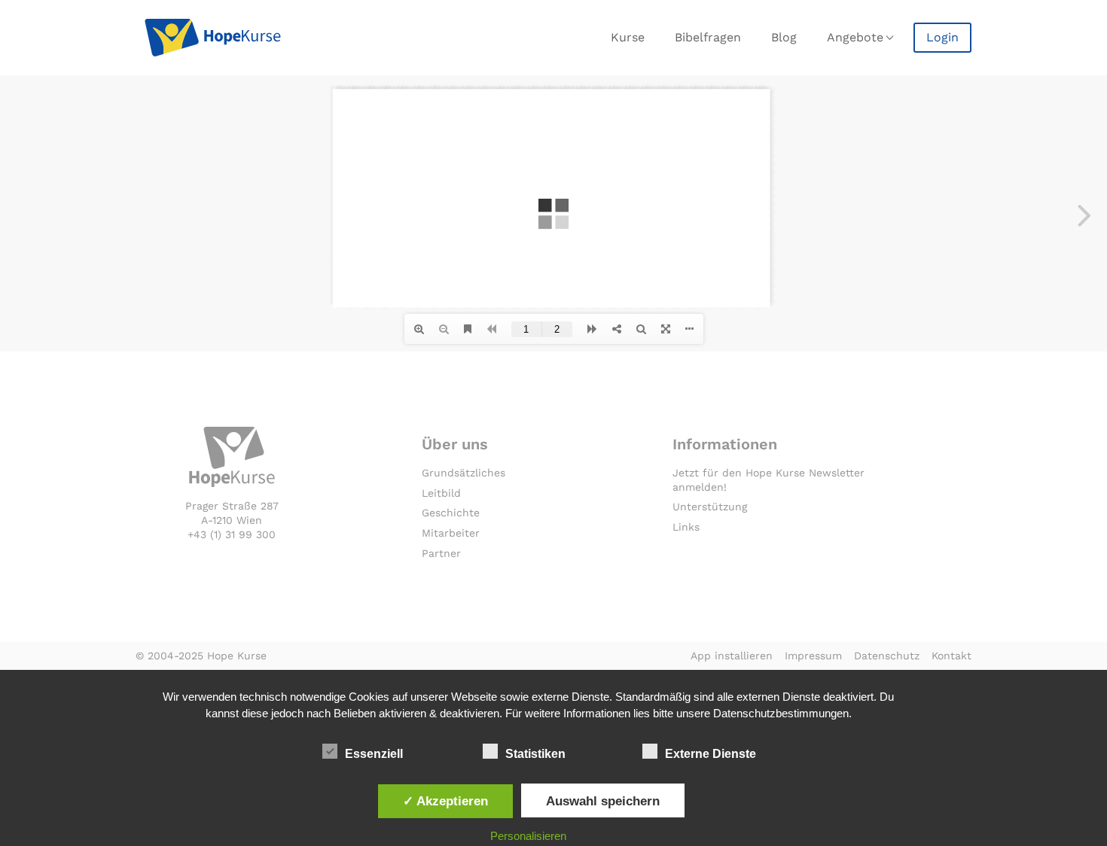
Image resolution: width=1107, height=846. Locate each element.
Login (942, 37)
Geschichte (451, 513)
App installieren (732, 656)
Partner (441, 553)
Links (686, 527)
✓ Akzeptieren (445, 801)
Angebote (855, 37)
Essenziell (374, 753)
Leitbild (441, 493)
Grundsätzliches (463, 473)
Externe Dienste (710, 753)
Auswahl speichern (603, 801)
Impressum (813, 656)
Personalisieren (528, 835)
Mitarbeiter (451, 533)
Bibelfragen (708, 37)
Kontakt (951, 656)
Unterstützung (709, 507)
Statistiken (535, 753)
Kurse (628, 37)
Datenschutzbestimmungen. (782, 713)
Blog (784, 37)
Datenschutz (886, 656)
